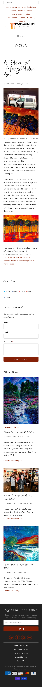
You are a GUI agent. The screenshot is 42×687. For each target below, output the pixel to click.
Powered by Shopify (21, 669)
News (8, 7)
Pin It (22, 292)
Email (8, 297)
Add (29, 292)
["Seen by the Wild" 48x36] (21, 400)
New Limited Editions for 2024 (18, 566)
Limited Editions (21, 657)
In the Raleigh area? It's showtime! (18, 497)
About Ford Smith (21, 649)
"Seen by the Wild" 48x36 (19, 432)
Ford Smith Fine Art (16, 666)
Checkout (21, 21)
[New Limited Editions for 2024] (21, 543)
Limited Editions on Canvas (21, 11)
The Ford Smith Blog (12, 427)
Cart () (32, 18)
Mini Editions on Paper (16, 18)
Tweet (8, 292)
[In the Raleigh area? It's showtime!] (21, 480)
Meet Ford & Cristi (21, 645)
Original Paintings (28, 7)
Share (15, 292)
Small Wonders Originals (21, 14)
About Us (16, 7)
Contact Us (21, 661)
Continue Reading (12, 460)
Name (6, 322)
